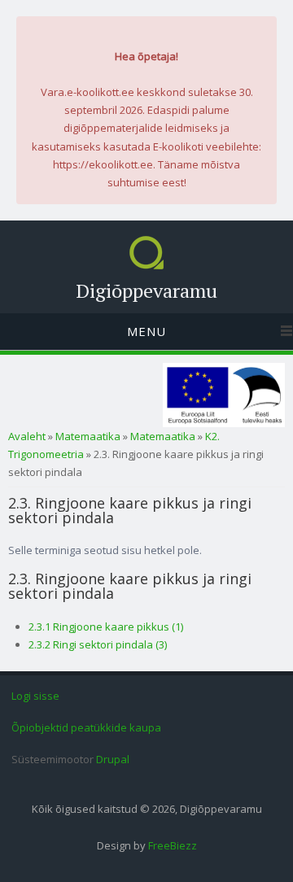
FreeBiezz (172, 845)
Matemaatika (87, 436)
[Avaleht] (146, 265)
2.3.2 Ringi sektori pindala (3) (97, 644)
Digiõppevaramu (146, 290)
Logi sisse (35, 695)
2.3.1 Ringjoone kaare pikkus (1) (105, 626)
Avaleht (27, 436)
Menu (146, 331)
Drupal (112, 759)
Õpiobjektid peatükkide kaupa (86, 727)
